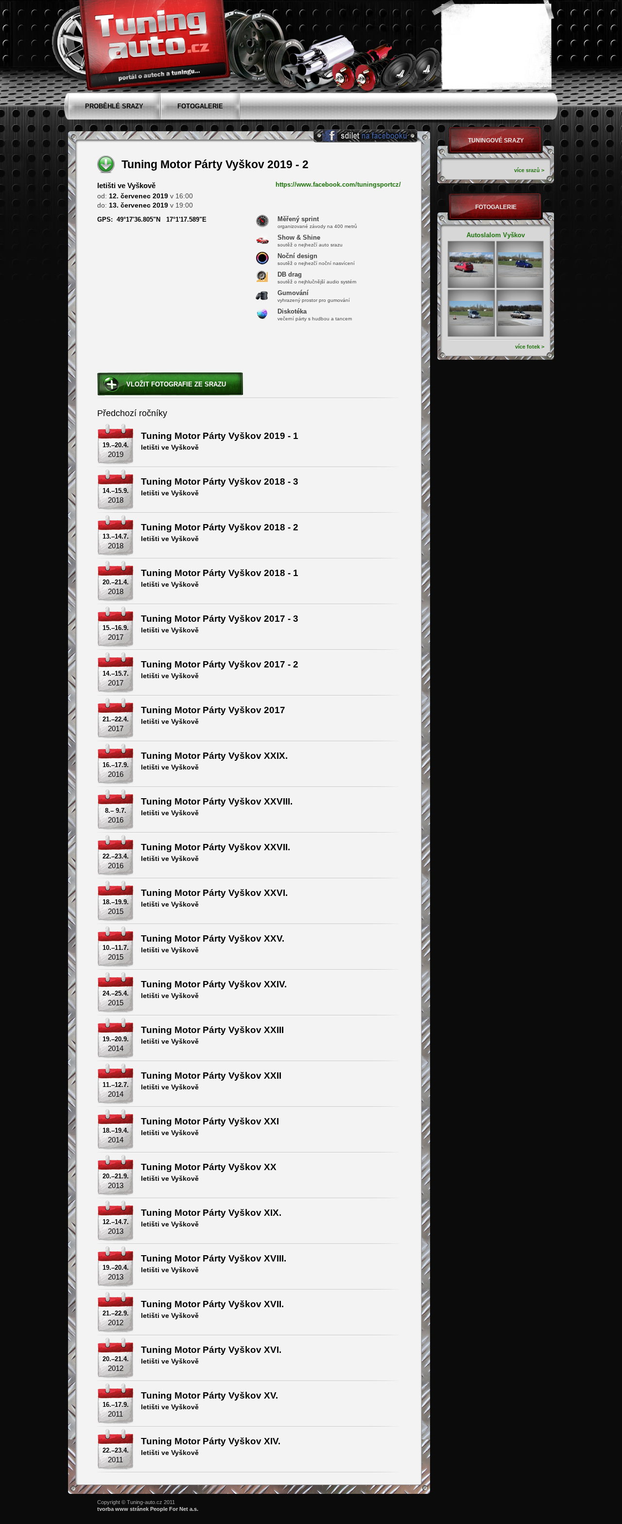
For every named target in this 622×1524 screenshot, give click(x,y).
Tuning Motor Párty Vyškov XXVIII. (217, 801)
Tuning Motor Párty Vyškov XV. (209, 1395)
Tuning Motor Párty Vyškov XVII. (212, 1304)
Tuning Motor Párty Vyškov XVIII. (213, 1258)
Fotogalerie (496, 207)
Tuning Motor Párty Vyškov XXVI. (214, 893)
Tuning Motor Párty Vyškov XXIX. (214, 756)
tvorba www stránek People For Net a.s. (147, 1509)
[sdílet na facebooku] (365, 135)
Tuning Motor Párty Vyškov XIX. (211, 1213)
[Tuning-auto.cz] (153, 42)
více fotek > (529, 347)
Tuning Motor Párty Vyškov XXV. (212, 938)
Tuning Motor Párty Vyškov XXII (211, 1075)
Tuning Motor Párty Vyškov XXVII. (215, 847)
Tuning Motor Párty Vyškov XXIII (212, 1030)
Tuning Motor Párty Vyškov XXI (210, 1121)
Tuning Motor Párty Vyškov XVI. (211, 1350)
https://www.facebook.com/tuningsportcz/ (338, 184)
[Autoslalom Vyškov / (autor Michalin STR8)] (471, 264)
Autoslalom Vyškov (495, 235)
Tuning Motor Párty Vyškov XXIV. (214, 984)
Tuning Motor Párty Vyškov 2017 (213, 710)
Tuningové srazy (496, 140)
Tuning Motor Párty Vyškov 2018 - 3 (219, 481)
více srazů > (529, 170)
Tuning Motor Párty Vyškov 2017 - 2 (219, 664)
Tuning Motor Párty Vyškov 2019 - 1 (219, 436)
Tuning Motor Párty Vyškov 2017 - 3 (219, 618)
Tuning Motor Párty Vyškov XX (208, 1167)
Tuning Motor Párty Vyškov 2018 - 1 (219, 573)
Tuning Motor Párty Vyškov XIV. (210, 1441)
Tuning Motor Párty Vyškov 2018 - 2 (219, 527)
